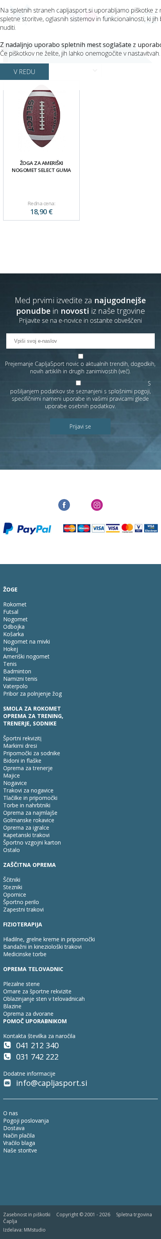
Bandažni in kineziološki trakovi (42, 946)
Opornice (14, 894)
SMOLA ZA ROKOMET (32, 708)
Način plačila (19, 1135)
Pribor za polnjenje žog (32, 693)
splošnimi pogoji (129, 391)
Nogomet (15, 619)
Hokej (10, 649)
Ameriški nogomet (26, 656)
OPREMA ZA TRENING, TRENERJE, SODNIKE (33, 719)
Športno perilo (21, 902)
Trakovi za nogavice (28, 790)
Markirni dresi (20, 745)
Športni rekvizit (21, 738)
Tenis (10, 663)
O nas (10, 1113)
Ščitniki (11, 879)
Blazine (12, 1006)
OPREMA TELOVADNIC (33, 969)
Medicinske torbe (25, 954)
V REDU (24, 71)
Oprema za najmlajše (30, 812)
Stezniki (12, 887)
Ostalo (11, 850)
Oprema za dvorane (28, 1013)
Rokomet (15, 604)
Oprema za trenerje (28, 768)
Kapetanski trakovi (26, 835)
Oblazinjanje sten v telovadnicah (44, 998)
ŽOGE (10, 589)
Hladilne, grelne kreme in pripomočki (49, 939)
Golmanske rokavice (28, 820)
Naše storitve (20, 1150)
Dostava (14, 1128)
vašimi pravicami (113, 398)
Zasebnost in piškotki (26, 1214)
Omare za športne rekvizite (37, 991)
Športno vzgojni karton (32, 842)
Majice (11, 775)
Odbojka (14, 626)
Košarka (13, 634)
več (124, 371)
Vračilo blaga (19, 1143)
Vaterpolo (15, 686)
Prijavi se (80, 426)
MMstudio (35, 1229)
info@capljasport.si (51, 1083)
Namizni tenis (20, 678)
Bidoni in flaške (22, 760)
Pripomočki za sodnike (31, 753)
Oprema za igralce (26, 827)
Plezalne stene (21, 984)
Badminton (17, 671)
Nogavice (15, 783)
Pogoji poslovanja (26, 1120)
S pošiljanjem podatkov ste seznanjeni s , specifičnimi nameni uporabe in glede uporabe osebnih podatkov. (80, 395)
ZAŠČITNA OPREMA (29, 864)
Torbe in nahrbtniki (26, 805)
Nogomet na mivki (26, 641)
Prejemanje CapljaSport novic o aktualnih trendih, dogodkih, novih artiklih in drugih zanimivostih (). (80, 367)
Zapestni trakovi (23, 909)
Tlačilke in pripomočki (30, 797)
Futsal (10, 611)
